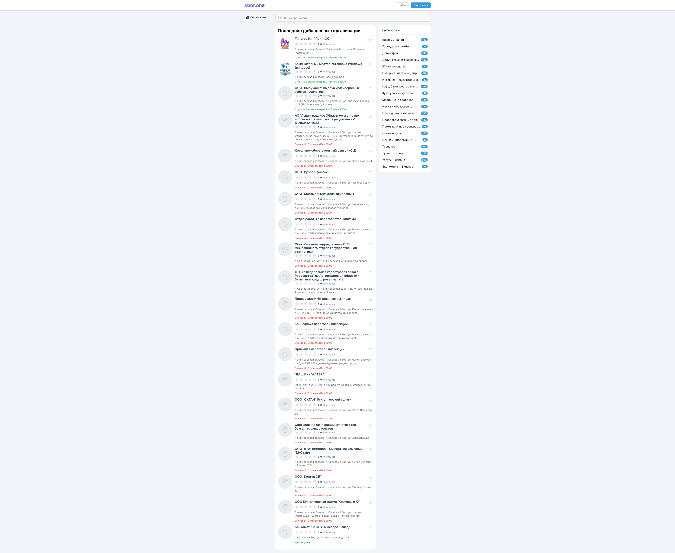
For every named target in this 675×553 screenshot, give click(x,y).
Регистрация (420, 5)
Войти (402, 5)
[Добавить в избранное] (370, 39)
